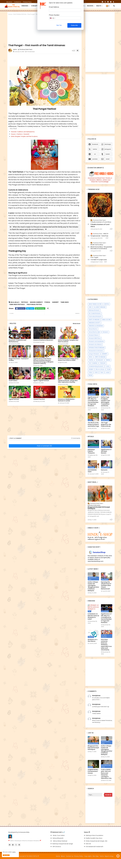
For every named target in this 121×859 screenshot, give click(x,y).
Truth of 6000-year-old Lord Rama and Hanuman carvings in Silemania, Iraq (106, 774)
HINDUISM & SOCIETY (94, 322)
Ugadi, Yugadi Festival (41, 380)
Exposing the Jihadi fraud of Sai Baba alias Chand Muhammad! (106, 585)
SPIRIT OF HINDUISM (100, 357)
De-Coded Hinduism (95, 313)
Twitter (31, 308)
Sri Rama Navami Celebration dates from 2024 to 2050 (68, 359)
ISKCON (88, 844)
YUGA (96, 372)
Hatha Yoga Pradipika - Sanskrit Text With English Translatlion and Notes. (105, 401)
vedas (108, 372)
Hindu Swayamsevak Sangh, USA (96, 841)
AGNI (90, 307)
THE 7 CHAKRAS (93, 363)
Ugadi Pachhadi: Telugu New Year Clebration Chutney (68, 381)
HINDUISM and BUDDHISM (96, 326)
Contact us (17, 2)
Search (108, 795)
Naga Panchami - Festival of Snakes (18, 359)
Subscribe (74, 25)
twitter (95, 149)
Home (10, 14)
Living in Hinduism (94, 354)
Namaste (104, 470)
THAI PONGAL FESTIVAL (19, 14)
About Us (9, 2)
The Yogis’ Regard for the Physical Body (106, 424)
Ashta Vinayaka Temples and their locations (24, 136)
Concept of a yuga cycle (99, 260)
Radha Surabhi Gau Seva (94, 838)
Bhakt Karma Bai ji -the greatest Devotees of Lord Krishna (101, 247)
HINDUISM (24, 6)
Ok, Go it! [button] (6, 855)
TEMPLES (108, 360)
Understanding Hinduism (96, 366)
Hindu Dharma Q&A (94, 332)
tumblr (108, 154)
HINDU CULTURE (106, 319)
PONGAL (47, 302)
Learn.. (14, 852)
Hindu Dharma (93, 329)
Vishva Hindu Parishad (59, 841)
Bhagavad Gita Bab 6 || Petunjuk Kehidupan (99, 507)
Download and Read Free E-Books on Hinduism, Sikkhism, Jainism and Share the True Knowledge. (100, 180)
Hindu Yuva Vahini (58, 835)
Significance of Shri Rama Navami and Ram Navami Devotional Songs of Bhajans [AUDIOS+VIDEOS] (43, 361)
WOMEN (91, 369)
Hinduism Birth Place (95, 338)
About (63, 856)
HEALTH (98, 6)
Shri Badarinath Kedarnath (94, 846)
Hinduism (105, 332)
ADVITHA (106, 304)
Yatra (101, 372)
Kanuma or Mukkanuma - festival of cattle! (66, 400)
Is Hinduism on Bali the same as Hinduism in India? (93, 616)
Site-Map (96, 856)
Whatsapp (41, 308)
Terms (102, 856)
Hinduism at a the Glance (92, 640)
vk (95, 154)
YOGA (90, 372)
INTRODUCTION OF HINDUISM (96, 347)
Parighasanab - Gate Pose (99, 236)
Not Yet (59, 25)
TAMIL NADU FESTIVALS (17, 304)
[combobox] (52, 18)
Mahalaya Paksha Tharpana (91, 451)
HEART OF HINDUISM (94, 319)
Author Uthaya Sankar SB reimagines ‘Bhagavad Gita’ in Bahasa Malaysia (93, 586)
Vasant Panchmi (39, 399)
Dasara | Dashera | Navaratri (20, 134)
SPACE (90, 357)
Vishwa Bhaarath (57, 838)
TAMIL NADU (64, 302)
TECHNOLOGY (99, 360)
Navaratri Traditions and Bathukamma (23, 132)
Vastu (107, 366)
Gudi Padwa (13, 380)
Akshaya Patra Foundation (94, 835)
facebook (95, 144)
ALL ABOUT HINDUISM (99, 307)
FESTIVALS (24, 302)
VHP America (56, 846)
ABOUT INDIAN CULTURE (95, 304)
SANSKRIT (55, 302)
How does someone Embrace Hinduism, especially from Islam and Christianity (106, 645)
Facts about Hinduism (95, 316)
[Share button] (48, 308)
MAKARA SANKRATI (36, 302)
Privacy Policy (27, 2)
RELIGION (90, 6)
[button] (114, 6)
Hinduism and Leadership (96, 341)
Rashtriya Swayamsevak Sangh (62, 844)
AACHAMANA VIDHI (92, 470)
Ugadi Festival (14, 399)
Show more (76, 323)
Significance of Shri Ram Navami (106, 451)
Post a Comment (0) (44, 446)
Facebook (21, 308)
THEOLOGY (103, 363)
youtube (94, 159)
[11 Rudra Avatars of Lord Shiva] (100, 205)
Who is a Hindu (100, 369)
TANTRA (91, 360)
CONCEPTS (34, 6)
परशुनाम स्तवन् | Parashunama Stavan (93, 771)
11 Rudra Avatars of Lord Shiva (100, 225)
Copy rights (88, 856)
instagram (107, 149)
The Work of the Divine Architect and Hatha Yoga (93, 424)
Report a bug (109, 856)
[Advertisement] (54, 59)
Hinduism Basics (94, 335)
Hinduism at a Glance (95, 344)
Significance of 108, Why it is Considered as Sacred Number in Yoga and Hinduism (93, 401)
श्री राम (90, 375)
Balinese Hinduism (94, 310)
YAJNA (108, 369)
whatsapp (108, 144)
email (107, 159)
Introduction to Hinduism (96, 350)
